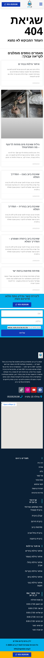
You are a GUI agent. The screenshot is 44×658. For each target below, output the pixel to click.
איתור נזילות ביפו (35, 577)
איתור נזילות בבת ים (28, 64)
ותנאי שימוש (12, 327)
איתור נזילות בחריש (33, 551)
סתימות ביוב (36, 527)
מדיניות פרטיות (22, 327)
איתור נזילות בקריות (33, 571)
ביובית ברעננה (36, 539)
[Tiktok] (21, 390)
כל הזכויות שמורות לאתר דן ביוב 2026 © (22, 645)
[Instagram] (27, 390)
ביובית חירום (36, 521)
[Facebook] (40, 390)
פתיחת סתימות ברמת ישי (26, 271)
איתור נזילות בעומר (34, 556)
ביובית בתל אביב (35, 533)
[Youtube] (34, 390)
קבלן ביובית (37, 516)
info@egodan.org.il (22, 649)
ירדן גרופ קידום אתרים (22, 641)
